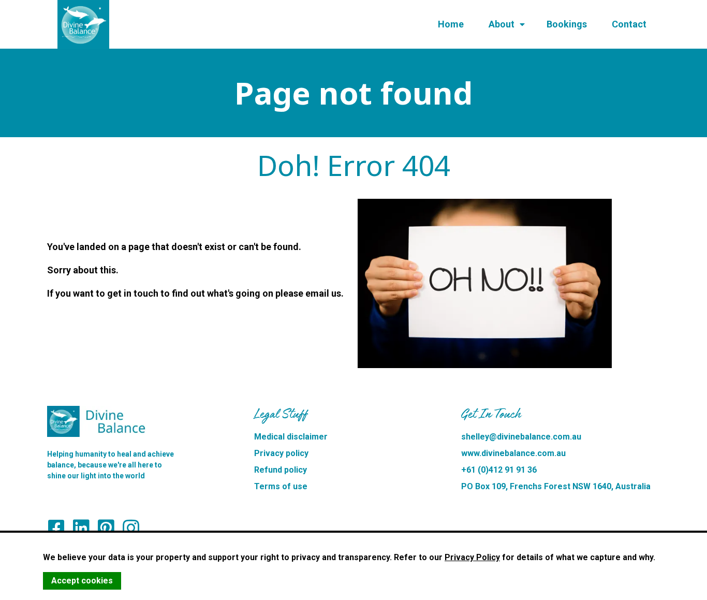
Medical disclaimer (291, 437)
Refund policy (280, 470)
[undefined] (131, 528)
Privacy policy (281, 453)
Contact (629, 24)
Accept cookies (82, 581)
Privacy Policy (472, 557)
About (501, 24)
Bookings (567, 24)
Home (451, 24)
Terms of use (280, 486)
